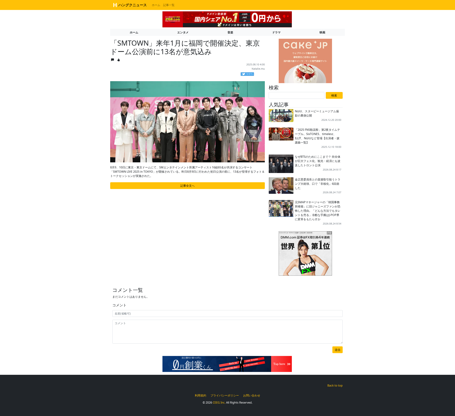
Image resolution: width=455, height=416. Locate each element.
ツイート (250, 73)
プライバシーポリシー (224, 395)
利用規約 (200, 395)
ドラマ (276, 32)
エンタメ (183, 32)
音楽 (230, 32)
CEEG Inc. (219, 402)
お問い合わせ (251, 395)
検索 (334, 95)
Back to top (335, 385)
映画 (322, 32)
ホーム (156, 5)
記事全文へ (187, 186)
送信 (337, 350)
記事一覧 (169, 5)
